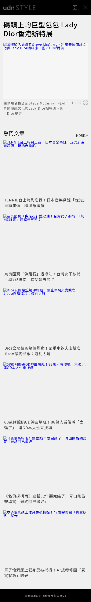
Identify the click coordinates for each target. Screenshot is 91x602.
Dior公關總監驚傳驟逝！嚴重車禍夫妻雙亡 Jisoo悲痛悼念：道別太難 (44, 350)
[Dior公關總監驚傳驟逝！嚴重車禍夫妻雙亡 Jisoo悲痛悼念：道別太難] (45, 316)
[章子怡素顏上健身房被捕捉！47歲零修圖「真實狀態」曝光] (45, 538)
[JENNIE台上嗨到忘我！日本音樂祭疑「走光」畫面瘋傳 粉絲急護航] (45, 168)
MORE (80, 135)
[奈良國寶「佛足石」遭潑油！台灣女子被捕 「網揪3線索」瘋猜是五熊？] (45, 242)
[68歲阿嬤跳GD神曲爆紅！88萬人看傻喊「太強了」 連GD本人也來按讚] (45, 390)
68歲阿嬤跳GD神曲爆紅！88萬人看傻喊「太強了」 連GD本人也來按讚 (44, 424)
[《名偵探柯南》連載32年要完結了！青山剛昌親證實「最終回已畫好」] (45, 464)
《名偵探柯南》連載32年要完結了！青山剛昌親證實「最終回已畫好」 (44, 498)
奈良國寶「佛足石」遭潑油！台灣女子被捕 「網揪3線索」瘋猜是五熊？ (44, 276)
